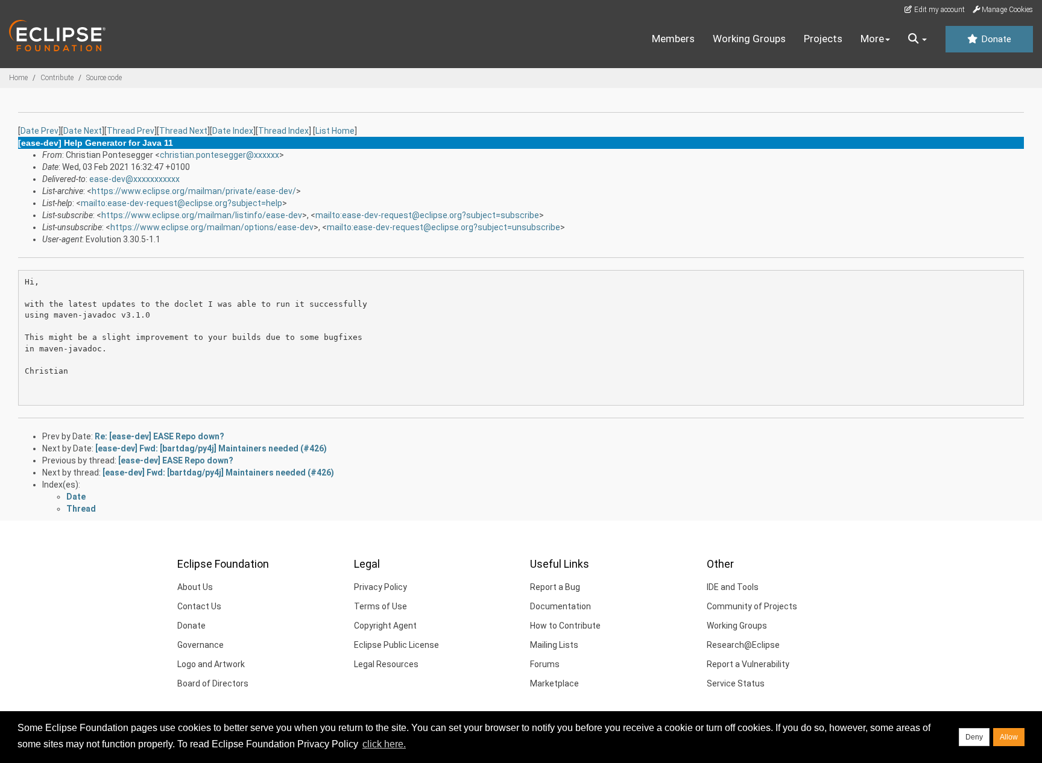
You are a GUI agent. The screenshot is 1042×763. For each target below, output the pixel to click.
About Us (195, 587)
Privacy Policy (380, 587)
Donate (995, 39)
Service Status (736, 683)
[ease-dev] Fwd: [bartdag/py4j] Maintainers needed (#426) (211, 448)
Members (673, 39)
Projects (823, 39)
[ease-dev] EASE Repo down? (175, 460)
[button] (917, 39)
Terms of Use (380, 606)
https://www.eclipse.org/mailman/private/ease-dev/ (194, 191)
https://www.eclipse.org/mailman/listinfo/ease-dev (201, 215)
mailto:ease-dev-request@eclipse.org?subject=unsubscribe (443, 227)
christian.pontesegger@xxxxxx (219, 155)
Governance (200, 645)
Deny (974, 737)
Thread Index (283, 131)
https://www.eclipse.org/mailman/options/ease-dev (212, 227)
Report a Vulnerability (748, 664)
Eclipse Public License (396, 645)
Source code (104, 78)
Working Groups (749, 39)
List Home (335, 131)
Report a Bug (555, 587)
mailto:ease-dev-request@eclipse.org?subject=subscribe (427, 215)
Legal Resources (386, 664)
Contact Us (199, 606)
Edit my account (938, 9)
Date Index (232, 131)
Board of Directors (212, 683)
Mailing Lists (554, 645)
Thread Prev (130, 131)
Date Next (82, 131)
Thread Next (183, 131)
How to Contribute (565, 625)
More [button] (872, 39)
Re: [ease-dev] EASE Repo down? (159, 436)
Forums (545, 664)
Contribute (57, 78)
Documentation (560, 606)
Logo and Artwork (211, 664)
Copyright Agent (385, 625)
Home (18, 78)
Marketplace (554, 683)
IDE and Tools (733, 587)
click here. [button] (384, 744)
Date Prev (39, 131)
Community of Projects (752, 606)
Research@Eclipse (743, 645)
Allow (1009, 737)
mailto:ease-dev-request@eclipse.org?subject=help (181, 203)
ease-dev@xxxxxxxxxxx (134, 179)
